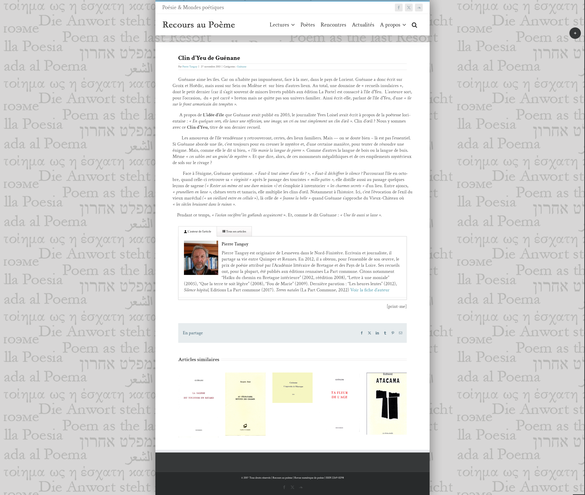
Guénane (241, 66)
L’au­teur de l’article (199, 231)
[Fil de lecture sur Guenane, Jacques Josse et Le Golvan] (198, 404)
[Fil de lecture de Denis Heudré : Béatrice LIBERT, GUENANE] (387, 405)
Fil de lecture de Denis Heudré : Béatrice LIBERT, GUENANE (380, 386)
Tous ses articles (235, 231)
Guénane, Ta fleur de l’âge (286, 394)
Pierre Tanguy (189, 66)
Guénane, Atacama (333, 395)
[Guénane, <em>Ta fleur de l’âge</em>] (292, 402)
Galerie (205, 389)
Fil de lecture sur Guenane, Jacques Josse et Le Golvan (192, 389)
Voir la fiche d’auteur (370, 290)
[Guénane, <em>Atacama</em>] (339, 404)
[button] (414, 24)
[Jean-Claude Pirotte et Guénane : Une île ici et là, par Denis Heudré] (245, 388)
